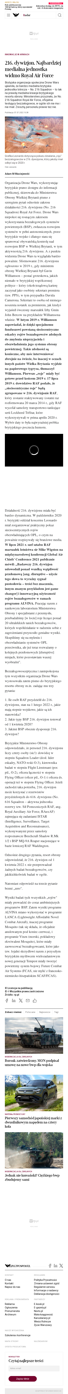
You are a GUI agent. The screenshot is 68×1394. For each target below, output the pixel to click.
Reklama (10, 1304)
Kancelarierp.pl (42, 1318)
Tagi (56, 1012)
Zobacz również (13, 1012)
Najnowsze (44, 1012)
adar (26, 15)
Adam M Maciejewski (17, 173)
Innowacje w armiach (17, 54)
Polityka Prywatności (45, 1280)
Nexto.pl (38, 1311)
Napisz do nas (12, 1287)
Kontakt (9, 1283)
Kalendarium (40, 1341)
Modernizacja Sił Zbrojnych (18, 1057)
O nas (8, 1280)
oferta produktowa (15, 1347)
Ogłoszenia (11, 1307)
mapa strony (11, 1341)
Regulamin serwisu (44, 1287)
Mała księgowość (43, 1314)
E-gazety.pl (40, 1307)
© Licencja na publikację (19, 988)
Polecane (30, 1012)
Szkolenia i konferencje (18, 1335)
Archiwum (10, 1314)
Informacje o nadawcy (46, 1290)
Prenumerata (12, 1311)
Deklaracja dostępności (46, 1294)
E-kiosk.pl (39, 1304)
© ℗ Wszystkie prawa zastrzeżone (24, 991)
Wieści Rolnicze (42, 1321)
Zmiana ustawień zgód (46, 1283)
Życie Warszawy (43, 1325)
